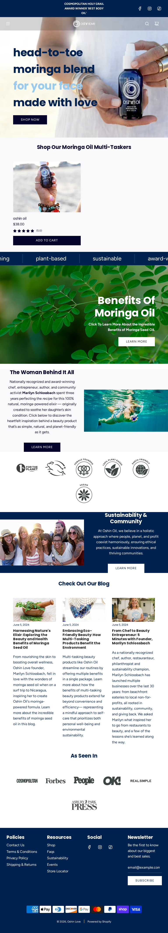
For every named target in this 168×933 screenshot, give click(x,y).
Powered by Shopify (99, 921)
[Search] (147, 23)
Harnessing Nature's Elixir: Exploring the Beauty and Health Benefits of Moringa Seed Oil (32, 639)
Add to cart (47, 240)
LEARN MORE (136, 341)
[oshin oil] (47, 186)
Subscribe (144, 880)
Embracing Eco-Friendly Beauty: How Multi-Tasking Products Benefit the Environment (82, 639)
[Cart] (156, 23)
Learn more (126, 568)
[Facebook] (140, 8)
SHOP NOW (30, 120)
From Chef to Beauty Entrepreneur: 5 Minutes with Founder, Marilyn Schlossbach (132, 637)
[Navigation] (8, 23)
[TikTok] (159, 8)
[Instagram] (149, 8)
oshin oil (19, 218)
